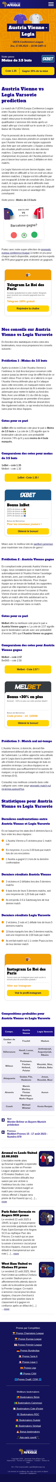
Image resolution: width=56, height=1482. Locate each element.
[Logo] (11, 4)
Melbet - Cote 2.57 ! (28, 669)
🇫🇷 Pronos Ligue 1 (28, 1362)
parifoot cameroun (43, 544)
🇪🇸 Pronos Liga (28, 1367)
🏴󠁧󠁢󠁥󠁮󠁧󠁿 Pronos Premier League (28, 1344)
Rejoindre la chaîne (28, 308)
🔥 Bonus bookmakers (28, 1431)
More (4, 1201)
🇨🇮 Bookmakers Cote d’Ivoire (28, 1408)
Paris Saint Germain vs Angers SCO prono (18, 1213)
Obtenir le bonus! (28, 531)
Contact (37, 1460)
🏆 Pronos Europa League (28, 1339)
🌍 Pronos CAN (28, 1373)
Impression (11, 1460)
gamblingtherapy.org (37, 1467)
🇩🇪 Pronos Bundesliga (28, 1350)
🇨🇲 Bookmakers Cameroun (28, 1403)
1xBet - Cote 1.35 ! (28, 477)
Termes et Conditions (25, 1460)
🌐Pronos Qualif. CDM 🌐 (28, 1379)
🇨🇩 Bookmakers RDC (28, 1414)
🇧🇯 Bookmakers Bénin (28, 1397)
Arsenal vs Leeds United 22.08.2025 (19, 1154)
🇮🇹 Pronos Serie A (28, 1356)
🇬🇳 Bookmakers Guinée (28, 1420)
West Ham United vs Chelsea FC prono (17, 1265)
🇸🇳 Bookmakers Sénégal (28, 1426)
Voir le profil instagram (28, 993)
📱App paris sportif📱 (28, 1437)
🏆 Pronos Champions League (28, 1333)
